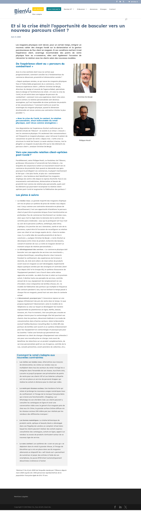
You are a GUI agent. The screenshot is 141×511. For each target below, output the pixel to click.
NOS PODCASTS (54, 9)
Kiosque (103, 9)
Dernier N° (68, 9)
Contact (112, 9)
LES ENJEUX (38, 9)
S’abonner (81, 9)
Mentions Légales (21, 497)
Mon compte (37, 14)
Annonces (93, 9)
